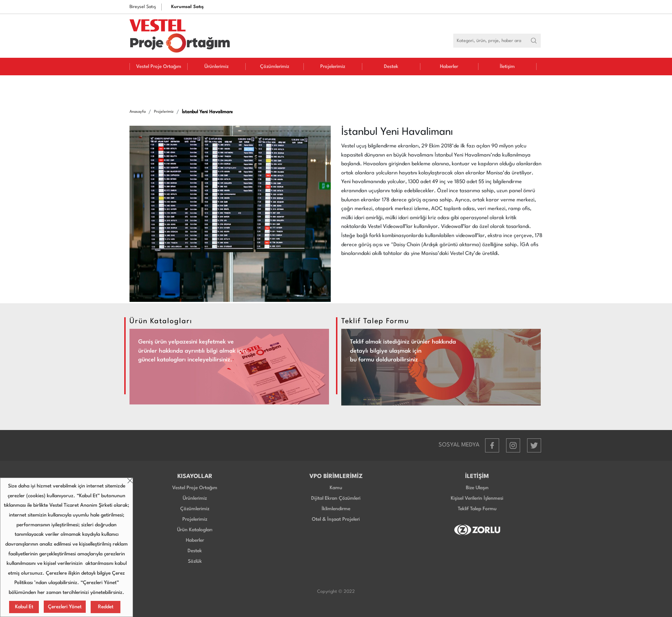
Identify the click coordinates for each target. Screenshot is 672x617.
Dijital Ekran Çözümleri (335, 498)
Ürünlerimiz (216, 66)
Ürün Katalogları (194, 529)
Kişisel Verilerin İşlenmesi (477, 498)
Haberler (449, 66)
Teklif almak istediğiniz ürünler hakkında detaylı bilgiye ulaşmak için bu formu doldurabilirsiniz (403, 351)
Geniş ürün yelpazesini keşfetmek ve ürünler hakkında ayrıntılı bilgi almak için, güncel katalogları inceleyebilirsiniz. (193, 351)
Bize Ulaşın (477, 487)
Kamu (336, 487)
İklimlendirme (336, 508)
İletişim (507, 66)
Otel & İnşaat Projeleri (336, 519)
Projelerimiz (332, 66)
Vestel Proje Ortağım (158, 66)
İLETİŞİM (477, 476)
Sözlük (195, 561)
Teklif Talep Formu (477, 508)
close (130, 480)
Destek (391, 66)
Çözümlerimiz (274, 66)
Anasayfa (138, 112)
